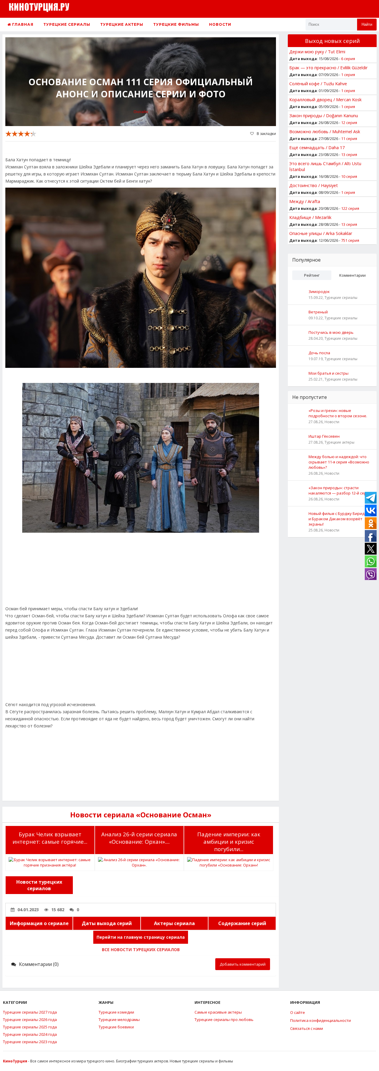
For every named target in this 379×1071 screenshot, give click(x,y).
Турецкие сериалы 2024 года (30, 1034)
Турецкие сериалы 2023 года (30, 1041)
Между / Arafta (304, 201)
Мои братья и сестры (329, 373)
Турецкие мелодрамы (119, 1019)
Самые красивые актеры (218, 1012)
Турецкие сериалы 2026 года (30, 1019)
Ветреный (318, 312)
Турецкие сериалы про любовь (224, 1019)
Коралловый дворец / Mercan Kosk (325, 99)
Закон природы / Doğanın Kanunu (323, 115)
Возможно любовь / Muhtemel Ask (324, 131)
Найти (367, 24)
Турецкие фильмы (176, 24)
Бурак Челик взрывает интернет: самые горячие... (49, 837)
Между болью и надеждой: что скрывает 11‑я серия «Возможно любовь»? (339, 462)
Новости (220, 24)
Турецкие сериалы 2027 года (30, 1012)
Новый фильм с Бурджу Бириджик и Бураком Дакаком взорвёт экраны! (340, 519)
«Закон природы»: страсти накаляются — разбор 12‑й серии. (340, 490)
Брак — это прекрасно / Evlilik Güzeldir (328, 67)
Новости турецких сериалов (39, 885)
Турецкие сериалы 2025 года (30, 1027)
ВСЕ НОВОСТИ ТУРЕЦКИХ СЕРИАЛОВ (141, 949)
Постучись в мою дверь (331, 332)
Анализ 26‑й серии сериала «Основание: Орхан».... (139, 837)
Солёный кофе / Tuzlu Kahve (318, 83)
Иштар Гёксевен (324, 436)
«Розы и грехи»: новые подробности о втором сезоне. (338, 413)
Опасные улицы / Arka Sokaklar (320, 233)
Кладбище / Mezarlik (310, 217)
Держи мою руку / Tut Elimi (317, 51)
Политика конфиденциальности (320, 1020)
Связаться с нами (306, 1028)
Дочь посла (319, 352)
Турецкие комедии (116, 1012)
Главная (22, 24)
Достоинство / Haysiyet (313, 185)
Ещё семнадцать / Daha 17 (317, 147)
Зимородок (319, 291)
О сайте (297, 1012)
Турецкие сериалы (67, 24)
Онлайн (141, 111)
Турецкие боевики (116, 1027)
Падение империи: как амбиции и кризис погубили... (228, 841)
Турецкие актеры (121, 24)
